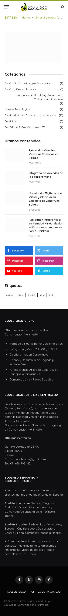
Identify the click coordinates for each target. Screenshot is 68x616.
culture (9, 295)
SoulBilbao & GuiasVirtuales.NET (25, 127)
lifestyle (32, 295)
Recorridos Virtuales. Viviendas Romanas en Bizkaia (43, 154)
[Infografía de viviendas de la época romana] (15, 178)
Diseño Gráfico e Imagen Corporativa (28, 83)
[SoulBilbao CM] (34, 7)
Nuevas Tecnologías (17, 109)
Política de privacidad (45, 591)
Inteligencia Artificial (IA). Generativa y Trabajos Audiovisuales (39, 97)
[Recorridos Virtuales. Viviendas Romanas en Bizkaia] (15, 155)
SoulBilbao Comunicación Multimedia (26, 604)
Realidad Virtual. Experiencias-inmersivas (30, 115)
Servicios (10, 121)
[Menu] (6, 7)
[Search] (62, 7)
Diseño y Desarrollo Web (20, 89)
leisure (21, 295)
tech (51, 295)
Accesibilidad (16, 591)
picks (42, 295)
